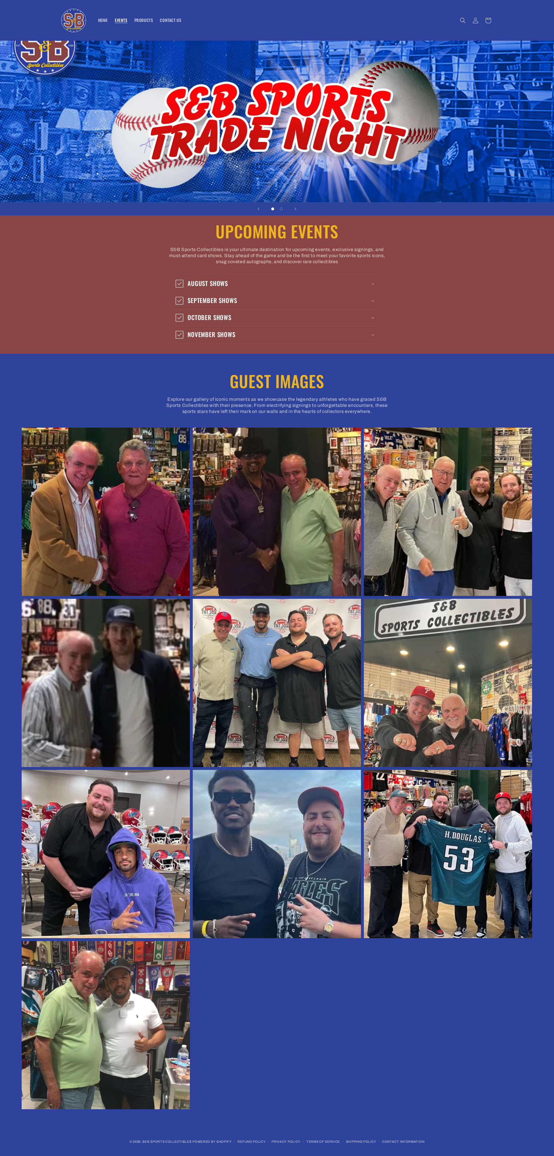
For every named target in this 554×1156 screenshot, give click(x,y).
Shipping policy (361, 1141)
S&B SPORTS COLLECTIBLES (166, 1141)
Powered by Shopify (212, 1141)
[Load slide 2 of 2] (281, 209)
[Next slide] (295, 209)
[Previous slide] (258, 209)
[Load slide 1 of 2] (272, 209)
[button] (462, 20)
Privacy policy (286, 1141)
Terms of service (323, 1141)
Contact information (403, 1141)
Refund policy (251, 1141)
